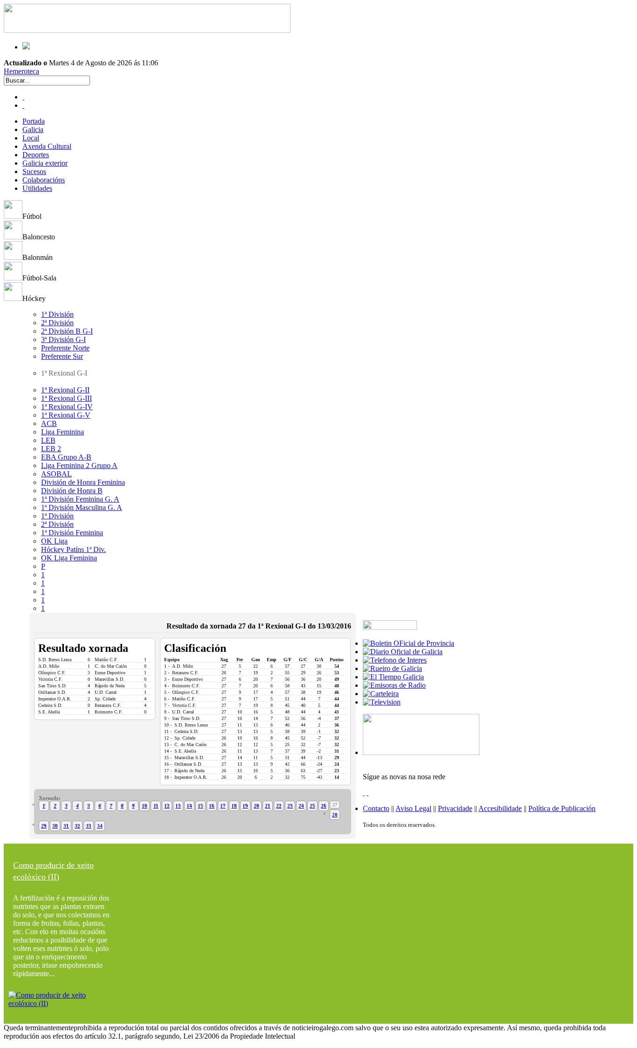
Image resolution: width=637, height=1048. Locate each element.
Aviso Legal (413, 808)
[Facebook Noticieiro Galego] (23, 97)
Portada (33, 121)
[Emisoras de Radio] (394, 685)
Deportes (35, 155)
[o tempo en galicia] (393, 677)
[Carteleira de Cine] (381, 694)
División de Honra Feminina (83, 482)
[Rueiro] (392, 668)
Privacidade (455, 808)
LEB (48, 440)
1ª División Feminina (72, 533)
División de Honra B (72, 491)
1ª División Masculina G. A (81, 507)
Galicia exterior (45, 163)
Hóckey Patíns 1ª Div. (73, 549)
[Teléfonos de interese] (395, 660)
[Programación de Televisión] (382, 702)
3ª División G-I (63, 339)
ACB (49, 423)
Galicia (32, 129)
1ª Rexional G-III (66, 398)
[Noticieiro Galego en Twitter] (23, 105)
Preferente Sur (62, 356)
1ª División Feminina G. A (80, 499)
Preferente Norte (65, 348)
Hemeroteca (21, 71)
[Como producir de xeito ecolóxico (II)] (62, 1003)
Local (30, 138)
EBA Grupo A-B (66, 457)
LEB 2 (51, 449)
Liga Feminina (62, 432)
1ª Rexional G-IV (67, 407)
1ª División (57, 314)
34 (100, 826)
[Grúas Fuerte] (147, 30)
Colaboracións (43, 180)
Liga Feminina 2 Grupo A (79, 465)
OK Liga (54, 541)
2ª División (57, 323)
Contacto (376, 808)
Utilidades (37, 188)
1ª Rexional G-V (65, 415)
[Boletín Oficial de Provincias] (408, 643)
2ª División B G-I (67, 331)
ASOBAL (56, 474)
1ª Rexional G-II (65, 390)
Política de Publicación (561, 808)
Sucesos (34, 171)
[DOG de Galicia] (403, 652)
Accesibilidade (500, 808)
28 (335, 814)
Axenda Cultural (46, 146)
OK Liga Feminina (69, 558)
